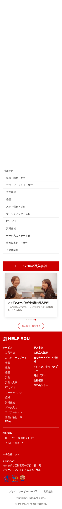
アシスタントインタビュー (46, 368)
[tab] (26, 319)
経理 (8, 199)
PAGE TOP (57, 491)
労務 (7, 377)
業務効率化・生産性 (17, 242)
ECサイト (11, 221)
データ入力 (11, 407)
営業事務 (11, 192)
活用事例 (8, 170)
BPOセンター (41, 385)
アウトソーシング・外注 (19, 185)
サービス (7, 347)
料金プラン (40, 375)
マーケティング (13, 392)
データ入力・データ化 (18, 235)
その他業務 (12, 250)
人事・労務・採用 (15, 206)
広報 (7, 397)
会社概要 (38, 380)
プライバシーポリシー (21, 491)
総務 (7, 367)
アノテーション (13, 412)
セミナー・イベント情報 (46, 359)
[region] (31, 295)
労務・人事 (11, 382)
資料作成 (11, 228)
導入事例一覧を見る (31, 326)
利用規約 (48, 491)
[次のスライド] (53, 295)
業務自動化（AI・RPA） (14, 419)
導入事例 (38, 347)
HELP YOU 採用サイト (17, 438)
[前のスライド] (9, 295)
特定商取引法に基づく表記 (31, 497)
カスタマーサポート (16, 357)
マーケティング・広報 (18, 214)
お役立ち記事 (41, 352)
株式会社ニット (11, 454)
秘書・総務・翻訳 (15, 177)
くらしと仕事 (12, 443)
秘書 (7, 362)
